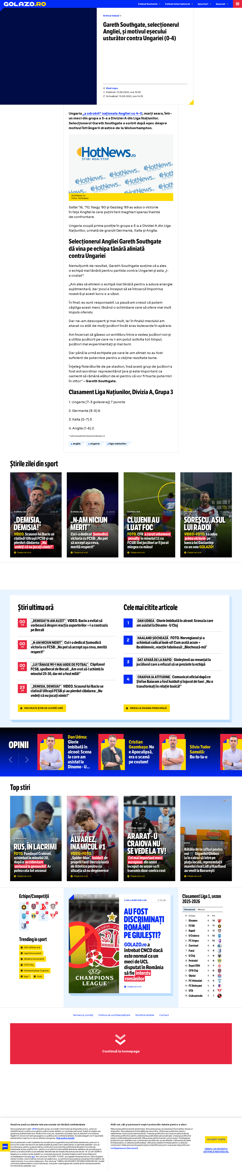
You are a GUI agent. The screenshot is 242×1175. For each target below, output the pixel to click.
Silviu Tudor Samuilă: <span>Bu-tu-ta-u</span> (189, 752)
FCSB (192, 926)
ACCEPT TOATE (216, 1139)
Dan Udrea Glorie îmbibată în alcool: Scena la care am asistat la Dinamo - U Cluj (173, 623)
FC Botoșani (195, 986)
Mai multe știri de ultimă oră (43, 708)
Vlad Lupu (112, 88)
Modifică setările (144, 1015)
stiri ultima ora (32, 947)
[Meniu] (237, 4)
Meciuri (201, 909)
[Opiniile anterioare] (11, 759)
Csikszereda (195, 996)
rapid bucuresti (32, 953)
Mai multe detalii (65, 1138)
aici (33, 1156)
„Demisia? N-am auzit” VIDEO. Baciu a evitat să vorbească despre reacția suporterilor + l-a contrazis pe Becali (67, 625)
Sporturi (203, 4)
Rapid (192, 931)
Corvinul (193, 945)
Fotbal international (177, 4)
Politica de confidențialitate (114, 1015)
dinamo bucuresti (34, 959)
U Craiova (194, 936)
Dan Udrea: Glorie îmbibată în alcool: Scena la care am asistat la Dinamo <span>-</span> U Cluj (67, 752)
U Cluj (192, 956)
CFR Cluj (28, 964)
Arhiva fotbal (111, 15)
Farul (191, 951)
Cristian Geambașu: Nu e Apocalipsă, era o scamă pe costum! (128, 752)
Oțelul (192, 976)
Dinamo (193, 920)
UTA (191, 990)
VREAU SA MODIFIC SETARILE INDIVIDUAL (216, 1150)
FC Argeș (194, 940)
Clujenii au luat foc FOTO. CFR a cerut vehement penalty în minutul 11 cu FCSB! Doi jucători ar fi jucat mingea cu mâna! (149, 514)
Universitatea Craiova (36, 970)
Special (220, 4)
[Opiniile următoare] (26, 759)
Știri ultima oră (36, 607)
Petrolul (193, 961)
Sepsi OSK (194, 965)
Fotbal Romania (147, 4)
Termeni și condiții (83, 1015)
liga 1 (27, 976)
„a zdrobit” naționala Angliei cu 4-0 (112, 113)
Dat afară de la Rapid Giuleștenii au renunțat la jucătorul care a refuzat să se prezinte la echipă (173, 662)
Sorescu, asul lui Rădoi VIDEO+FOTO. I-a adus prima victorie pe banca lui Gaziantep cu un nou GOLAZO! (206, 514)
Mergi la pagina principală (148, 708)
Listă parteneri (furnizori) (124, 1148)
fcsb (39, 976)
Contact (164, 1015)
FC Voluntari (195, 981)
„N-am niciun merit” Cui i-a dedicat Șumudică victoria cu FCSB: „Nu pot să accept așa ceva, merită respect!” (92, 514)
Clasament (189, 909)
